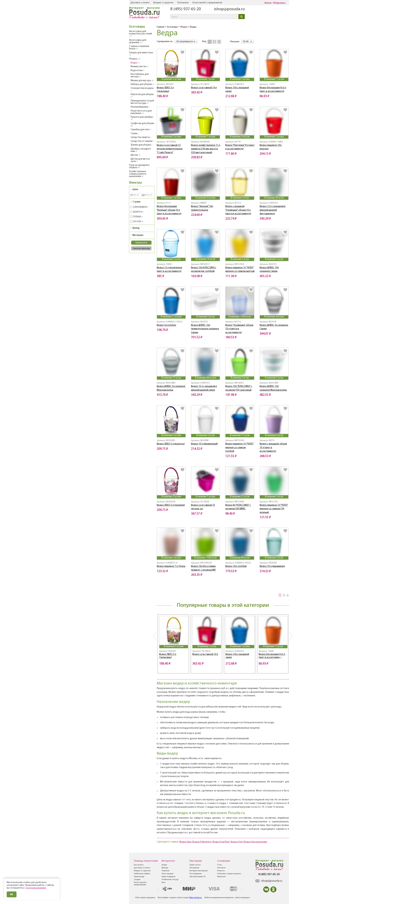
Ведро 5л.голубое (166, 325)
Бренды (165, 868)
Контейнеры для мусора (140, 75)
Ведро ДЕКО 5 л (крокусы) (171, 444)
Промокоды (139, 877)
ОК (11, 894)
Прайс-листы (195, 865)
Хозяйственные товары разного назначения (137, 174)
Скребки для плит (141, 129)
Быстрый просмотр (171, 73)
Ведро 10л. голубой (236, 566)
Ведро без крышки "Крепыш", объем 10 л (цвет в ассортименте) (169, 210)
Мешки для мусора (142, 80)
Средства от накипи (142, 141)
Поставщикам (195, 874)
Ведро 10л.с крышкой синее (237, 656)
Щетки (135, 155)
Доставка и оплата (140, 2)
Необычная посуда (170, 880)
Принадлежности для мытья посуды (142, 102)
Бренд (136, 228)
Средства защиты (141, 137)
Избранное (279, 2)
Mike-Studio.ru (195, 898)
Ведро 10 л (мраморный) (204, 444)
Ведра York (237, 842)
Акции (164, 865)
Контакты (221, 868)
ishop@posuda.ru (229, 9)
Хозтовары (137, 26)
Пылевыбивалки (140, 107)
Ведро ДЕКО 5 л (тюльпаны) (167, 656)
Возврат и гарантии (163, 2)
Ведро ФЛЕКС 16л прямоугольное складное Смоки (205, 329)
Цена (135, 189)
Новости (221, 871)
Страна (136, 202)
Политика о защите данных (229, 874)
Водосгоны (137, 70)
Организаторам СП (197, 877)
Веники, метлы (140, 66)
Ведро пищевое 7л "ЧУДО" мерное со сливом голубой (239, 447)
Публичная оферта (142, 874)
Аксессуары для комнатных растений (140, 33)
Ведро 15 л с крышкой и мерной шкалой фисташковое (272, 210)
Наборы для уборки (142, 84)
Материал (138, 235)
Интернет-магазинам (198, 871)
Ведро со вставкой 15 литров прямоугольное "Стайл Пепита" (170, 149)
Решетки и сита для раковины (141, 112)
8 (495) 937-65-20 (185, 9)
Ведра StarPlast (221, 842)
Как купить (139, 865)
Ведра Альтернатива (255, 842)
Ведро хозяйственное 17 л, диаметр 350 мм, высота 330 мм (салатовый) (205, 149)
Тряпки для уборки (141, 145)
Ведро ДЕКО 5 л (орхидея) (171, 505)
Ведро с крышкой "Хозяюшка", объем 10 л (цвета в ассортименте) (238, 210)
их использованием (36, 888)
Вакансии (221, 877)
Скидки (137, 880)
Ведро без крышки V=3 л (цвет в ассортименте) (272, 656)
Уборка (134, 59)
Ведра (135, 63)
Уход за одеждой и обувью (139, 166)
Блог (164, 882)
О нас (219, 865)
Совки (135, 133)
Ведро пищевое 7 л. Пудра (171, 566)
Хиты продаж (167, 874)
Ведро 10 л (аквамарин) (272, 566)
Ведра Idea (185, 842)
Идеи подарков (168, 877)
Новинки (165, 871)
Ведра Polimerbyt (202, 842)
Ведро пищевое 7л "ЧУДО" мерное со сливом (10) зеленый (274, 509)
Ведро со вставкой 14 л (204, 88)
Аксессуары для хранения (137, 41)
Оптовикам (183, 2)
